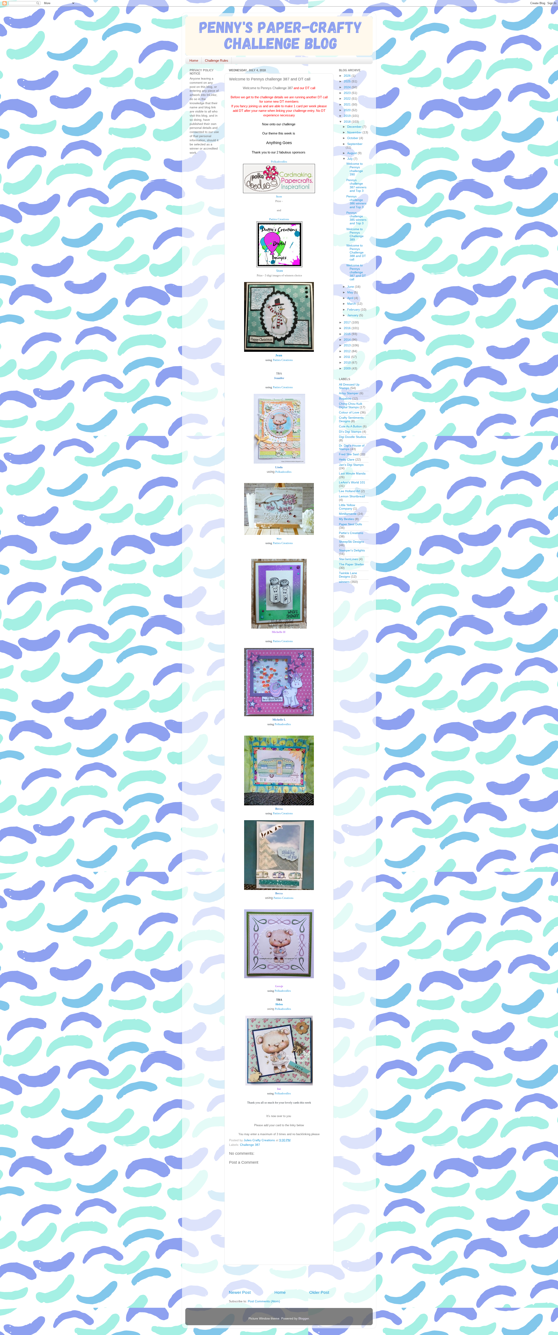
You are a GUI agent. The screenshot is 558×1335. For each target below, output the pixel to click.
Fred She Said (349, 454)
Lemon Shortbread (352, 496)
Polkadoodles (279, 161)
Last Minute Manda (352, 473)
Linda (279, 467)
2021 (348, 104)
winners (344, 581)
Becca (279, 808)
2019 (348, 115)
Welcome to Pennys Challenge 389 (355, 234)
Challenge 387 (250, 1144)
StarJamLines (348, 559)
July (350, 158)
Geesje (279, 986)
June (351, 286)
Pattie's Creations (351, 533)
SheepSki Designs (351, 541)
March (352, 303)
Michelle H (278, 632)
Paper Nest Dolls (350, 524)
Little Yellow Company (347, 506)
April (350, 298)
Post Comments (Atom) (264, 1301)
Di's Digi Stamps (350, 431)
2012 (348, 351)
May (350, 292)
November (354, 132)
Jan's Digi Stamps (351, 464)
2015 (348, 334)
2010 (348, 362)
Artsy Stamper (349, 393)
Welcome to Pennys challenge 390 (354, 169)
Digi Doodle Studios (352, 437)
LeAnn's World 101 (352, 482)
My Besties (346, 519)
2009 (348, 368)
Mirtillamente (348, 513)
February (354, 309)
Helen (279, 1004)
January (353, 315)
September (354, 144)
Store (279, 196)
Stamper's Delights (352, 550)
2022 (348, 98)
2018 (348, 121)
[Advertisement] (280, 1277)
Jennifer (279, 378)
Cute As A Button (350, 426)
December (354, 126)
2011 (347, 357)
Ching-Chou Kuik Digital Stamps (350, 405)
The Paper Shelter (351, 564)
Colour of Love (349, 412)
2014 (348, 339)
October (353, 138)
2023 (348, 93)
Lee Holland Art (349, 491)
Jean (278, 355)
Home (193, 60)
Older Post (319, 1292)
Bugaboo (345, 398)
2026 (348, 75)
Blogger (303, 1318)
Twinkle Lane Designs (348, 574)
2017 (348, 322)
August (352, 153)
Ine (279, 1088)
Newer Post (240, 1292)
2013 (348, 345)
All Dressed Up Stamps (349, 386)
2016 (348, 328)
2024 (348, 87)
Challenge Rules (216, 60)
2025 (348, 81)
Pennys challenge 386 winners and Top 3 (356, 202)
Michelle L (279, 719)
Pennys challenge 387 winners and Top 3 (356, 185)
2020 (348, 110)
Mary (279, 539)
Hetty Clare (346, 459)
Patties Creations (279, 219)
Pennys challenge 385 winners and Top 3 (356, 218)
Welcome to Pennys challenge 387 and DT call (356, 272)
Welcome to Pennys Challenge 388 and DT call (356, 252)
